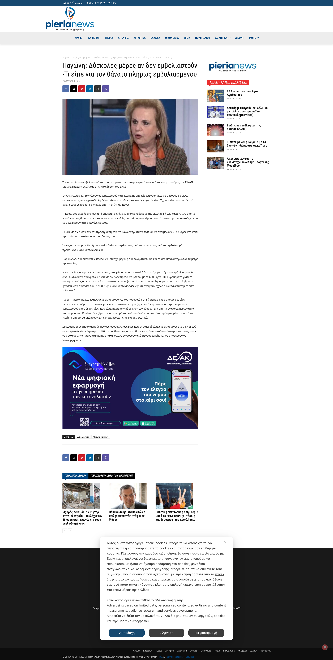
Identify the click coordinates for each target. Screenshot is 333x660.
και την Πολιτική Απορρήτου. (128, 621)
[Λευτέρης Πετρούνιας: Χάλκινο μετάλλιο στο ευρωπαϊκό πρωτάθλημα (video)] (215, 112)
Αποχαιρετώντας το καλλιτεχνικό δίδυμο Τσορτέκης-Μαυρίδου (248, 162)
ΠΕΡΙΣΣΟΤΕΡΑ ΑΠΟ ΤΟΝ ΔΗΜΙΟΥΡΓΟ (112, 475)
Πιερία (159, 650)
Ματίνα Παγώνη (100, 436)
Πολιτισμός (228, 650)
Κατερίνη (147, 650)
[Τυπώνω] (97, 88)
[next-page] (70, 531)
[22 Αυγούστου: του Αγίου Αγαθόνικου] (215, 96)
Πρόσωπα (266, 650)
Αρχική (65, 57)
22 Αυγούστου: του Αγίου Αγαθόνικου (243, 92)
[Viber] (105, 88)
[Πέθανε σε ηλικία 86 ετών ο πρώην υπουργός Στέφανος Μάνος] (130, 496)
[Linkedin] (89, 88)
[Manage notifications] (325, 647)
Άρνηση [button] (167, 633)
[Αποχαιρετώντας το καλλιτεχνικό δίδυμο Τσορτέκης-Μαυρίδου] (215, 163)
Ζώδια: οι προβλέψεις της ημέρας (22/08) (244, 127)
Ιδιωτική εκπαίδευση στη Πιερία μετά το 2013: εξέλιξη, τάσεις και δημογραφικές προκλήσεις (177, 515)
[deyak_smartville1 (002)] (130, 388)
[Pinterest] (81, 88)
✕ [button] (225, 541)
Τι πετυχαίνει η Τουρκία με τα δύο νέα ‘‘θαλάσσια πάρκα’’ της (247, 143)
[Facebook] (65, 88)
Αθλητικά (242, 650)
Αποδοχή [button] (128, 633)
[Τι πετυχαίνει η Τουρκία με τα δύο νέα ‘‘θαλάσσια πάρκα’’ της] (215, 146)
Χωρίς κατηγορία (81, 57)
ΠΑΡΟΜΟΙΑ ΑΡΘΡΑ (75, 475)
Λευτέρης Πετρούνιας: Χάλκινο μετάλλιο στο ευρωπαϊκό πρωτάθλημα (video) (247, 111)
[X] (73, 88)
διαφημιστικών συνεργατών (191, 616)
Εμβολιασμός (83, 436)
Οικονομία (206, 650)
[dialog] (166, 588)
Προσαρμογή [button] (207, 633)
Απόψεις (169, 650)
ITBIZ (160, 656)
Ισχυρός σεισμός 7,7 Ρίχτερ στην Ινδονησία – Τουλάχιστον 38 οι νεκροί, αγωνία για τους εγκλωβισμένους (82, 517)
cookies (219, 616)
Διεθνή (253, 650)
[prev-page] (64, 531)
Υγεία (217, 650)
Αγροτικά (182, 650)
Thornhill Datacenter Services (179, 656)
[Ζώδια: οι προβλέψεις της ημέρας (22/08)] (215, 130)
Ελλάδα (193, 650)
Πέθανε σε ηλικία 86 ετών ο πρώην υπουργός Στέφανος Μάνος (127, 515)
